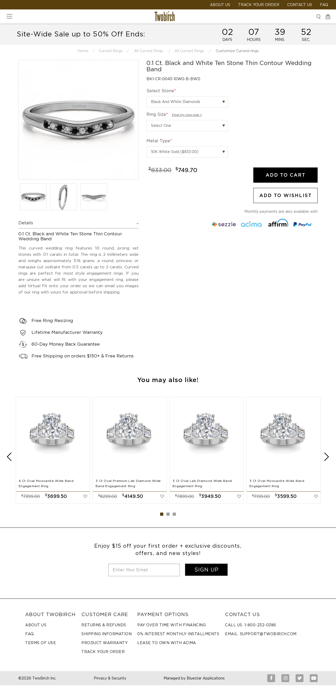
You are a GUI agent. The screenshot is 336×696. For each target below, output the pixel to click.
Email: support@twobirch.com (261, 634)
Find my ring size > (187, 115)
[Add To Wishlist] (85, 496)
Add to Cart (286, 175)
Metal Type (159, 140)
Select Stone (161, 90)
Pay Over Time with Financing (171, 625)
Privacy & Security (110, 678)
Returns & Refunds (103, 625)
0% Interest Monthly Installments (178, 634)
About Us (35, 625)
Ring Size (174, 114)
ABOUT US (220, 5)
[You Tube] (314, 678)
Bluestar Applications (206, 678)
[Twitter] (299, 678)
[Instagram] (285, 678)
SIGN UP (206, 570)
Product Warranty (104, 643)
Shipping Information (106, 634)
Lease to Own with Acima (166, 643)
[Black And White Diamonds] (187, 101)
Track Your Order (258, 5)
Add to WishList (285, 195)
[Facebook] (271, 678)
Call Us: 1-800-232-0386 (250, 625)
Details (25, 223)
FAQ (324, 5)
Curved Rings (111, 51)
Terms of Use (40, 643)
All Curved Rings (148, 51)
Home (82, 51)
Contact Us (299, 5)
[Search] (318, 17)
